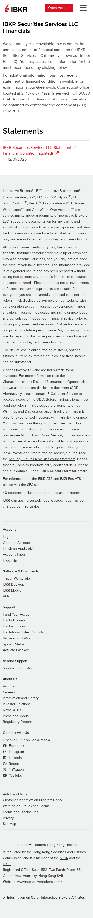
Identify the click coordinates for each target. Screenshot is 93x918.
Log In (7, 537)
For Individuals (14, 620)
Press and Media (16, 716)
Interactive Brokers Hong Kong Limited (46, 845)
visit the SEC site (27, 485)
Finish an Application (19, 549)
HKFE (7, 864)
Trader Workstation (17, 579)
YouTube (15, 776)
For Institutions (14, 626)
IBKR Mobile (12, 591)
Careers (9, 692)
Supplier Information (18, 668)
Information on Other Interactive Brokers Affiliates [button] (46, 897)
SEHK (64, 858)
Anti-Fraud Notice (16, 794)
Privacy (8, 818)
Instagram (16, 752)
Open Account (59, 8)
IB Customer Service (62, 394)
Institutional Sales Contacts (23, 632)
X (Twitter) (16, 770)
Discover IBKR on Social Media (26, 740)
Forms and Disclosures (20, 812)
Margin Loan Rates (35, 435)
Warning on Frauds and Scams (26, 806)
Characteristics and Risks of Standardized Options (41, 382)
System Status (14, 644)
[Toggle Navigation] (82, 8)
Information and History (21, 698)
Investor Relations (17, 704)
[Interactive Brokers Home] (16, 8)
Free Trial (10, 561)
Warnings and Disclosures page (27, 412)
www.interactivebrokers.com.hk (40, 882)
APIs (6, 596)
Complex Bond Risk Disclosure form (43, 471)
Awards (8, 686)
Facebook (16, 746)
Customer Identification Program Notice (33, 800)
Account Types (14, 555)
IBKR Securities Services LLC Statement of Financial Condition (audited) (39, 150)
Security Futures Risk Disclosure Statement (42, 459)
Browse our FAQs (16, 638)
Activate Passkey (16, 650)
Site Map (9, 824)
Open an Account (16, 543)
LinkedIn (15, 758)
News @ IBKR (13, 710)
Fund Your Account (17, 615)
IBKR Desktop (13, 585)
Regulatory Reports (18, 722)
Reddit (13, 764)
